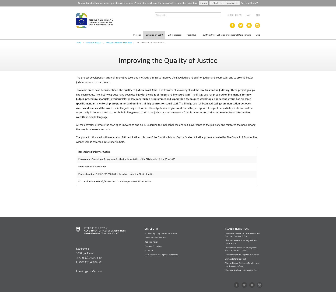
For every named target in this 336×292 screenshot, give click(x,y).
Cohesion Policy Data (153, 246)
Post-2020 (191, 35)
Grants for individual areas (156, 238)
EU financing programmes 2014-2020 (161, 234)
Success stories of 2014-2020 (119, 43)
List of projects (174, 35)
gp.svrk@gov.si (93, 271)
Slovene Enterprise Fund (235, 259)
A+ (248, 15)
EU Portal (149, 251)
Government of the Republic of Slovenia (242, 255)
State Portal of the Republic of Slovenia (161, 255)
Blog (258, 35)
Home (78, 43)
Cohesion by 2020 (154, 35)
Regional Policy (151, 242)
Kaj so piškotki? (249, 3)
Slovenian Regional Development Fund (241, 270)
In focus (137, 35)
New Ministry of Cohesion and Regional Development (226, 35)
